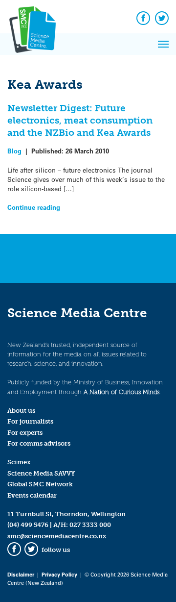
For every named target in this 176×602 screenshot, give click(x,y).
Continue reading (33, 207)
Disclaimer (20, 574)
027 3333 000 (90, 524)
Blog (14, 151)
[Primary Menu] (163, 44)
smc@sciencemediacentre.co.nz (56, 536)
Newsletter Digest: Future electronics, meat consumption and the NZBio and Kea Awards (80, 120)
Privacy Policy (59, 574)
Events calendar (32, 495)
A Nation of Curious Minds (121, 392)
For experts (25, 432)
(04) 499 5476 (27, 524)
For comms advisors (38, 443)
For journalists (30, 421)
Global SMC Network (40, 484)
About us (21, 410)
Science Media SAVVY (41, 473)
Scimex (19, 462)
